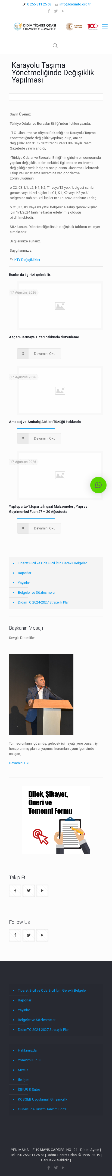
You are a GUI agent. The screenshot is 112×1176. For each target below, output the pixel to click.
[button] (98, 485)
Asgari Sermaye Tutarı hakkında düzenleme (44, 337)
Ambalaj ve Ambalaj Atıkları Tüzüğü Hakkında (45, 422)
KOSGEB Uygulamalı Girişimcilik (42, 1099)
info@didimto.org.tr (75, 4)
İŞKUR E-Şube (29, 1089)
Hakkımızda (27, 1050)
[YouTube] (63, 11)
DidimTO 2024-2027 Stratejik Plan (44, 602)
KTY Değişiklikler (27, 260)
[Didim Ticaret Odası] (56, 26)
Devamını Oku (19, 763)
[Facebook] (49, 11)
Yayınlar (24, 583)
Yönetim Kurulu (29, 1060)
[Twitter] (56, 11)
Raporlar (24, 573)
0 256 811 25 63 (39, 4)
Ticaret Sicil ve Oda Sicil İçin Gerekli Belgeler (52, 563)
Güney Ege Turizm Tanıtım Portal (42, 1109)
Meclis (23, 1070)
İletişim (23, 1080)
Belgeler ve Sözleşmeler (36, 592)
